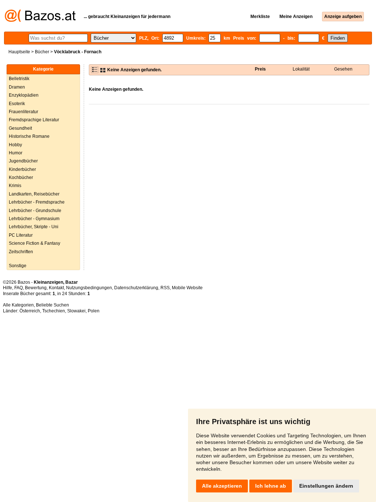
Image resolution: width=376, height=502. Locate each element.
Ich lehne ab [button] (270, 486)
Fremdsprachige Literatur (34, 119)
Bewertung (36, 287)
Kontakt (56, 287)
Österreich (29, 310)
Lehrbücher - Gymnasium (34, 218)
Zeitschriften (21, 251)
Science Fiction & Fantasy (34, 243)
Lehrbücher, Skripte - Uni (33, 226)
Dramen (17, 87)
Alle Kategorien (18, 305)
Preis (260, 69)
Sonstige (17, 265)
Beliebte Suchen (52, 305)
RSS (165, 287)
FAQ (18, 287)
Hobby (15, 144)
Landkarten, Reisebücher (34, 194)
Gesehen (343, 69)
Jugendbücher (23, 161)
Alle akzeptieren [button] (222, 486)
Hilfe (7, 287)
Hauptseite (19, 51)
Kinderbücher (22, 169)
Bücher (42, 51)
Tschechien (53, 310)
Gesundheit (20, 128)
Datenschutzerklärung (136, 287)
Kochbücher (21, 177)
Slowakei (76, 310)
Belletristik (19, 78)
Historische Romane (29, 136)
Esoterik (17, 103)
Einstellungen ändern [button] (326, 486)
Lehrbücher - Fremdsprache (37, 202)
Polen (94, 310)
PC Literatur (21, 235)
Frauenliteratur (23, 111)
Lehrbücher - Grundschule (35, 210)
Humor (15, 152)
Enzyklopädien (24, 95)
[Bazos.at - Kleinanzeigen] (40, 20)
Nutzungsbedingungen (89, 287)
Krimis (15, 185)
